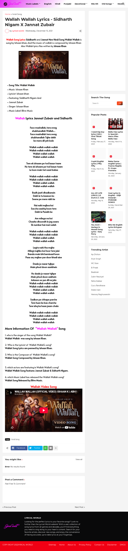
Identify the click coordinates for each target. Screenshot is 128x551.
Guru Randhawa (98, 285)
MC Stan (94, 263)
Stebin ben (95, 290)
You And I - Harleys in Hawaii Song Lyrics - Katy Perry (97, 229)
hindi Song (17, 14)
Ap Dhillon (95, 254)
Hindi (57, 4)
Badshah (95, 272)
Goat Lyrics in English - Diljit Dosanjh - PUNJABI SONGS (114, 197)
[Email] (50, 448)
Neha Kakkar (96, 281)
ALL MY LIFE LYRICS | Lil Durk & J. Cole (97, 195)
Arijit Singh (96, 259)
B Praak (94, 268)
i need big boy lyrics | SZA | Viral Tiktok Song (97, 135)
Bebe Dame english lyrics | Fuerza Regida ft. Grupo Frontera (115, 166)
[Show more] (56, 448)
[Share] (80, 31)
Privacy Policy (85, 545)
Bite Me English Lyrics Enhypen (115, 226)
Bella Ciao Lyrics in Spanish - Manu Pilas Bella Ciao (115, 135)
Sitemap (52, 545)
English (48, 4)
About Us (72, 545)
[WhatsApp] (45, 448)
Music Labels (32, 4)
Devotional (80, 4)
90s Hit (94, 4)
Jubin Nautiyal (97, 277)
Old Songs (107, 4)
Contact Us (99, 545)
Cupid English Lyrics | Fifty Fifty (97, 163)
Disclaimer (112, 545)
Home (7, 14)
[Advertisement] (107, 50)
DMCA (123, 545)
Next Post (79, 507)
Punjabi (67, 4)
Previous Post (10, 507)
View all (79, 459)
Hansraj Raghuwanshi (100, 294)
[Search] (123, 4)
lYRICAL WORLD (25, 545)
